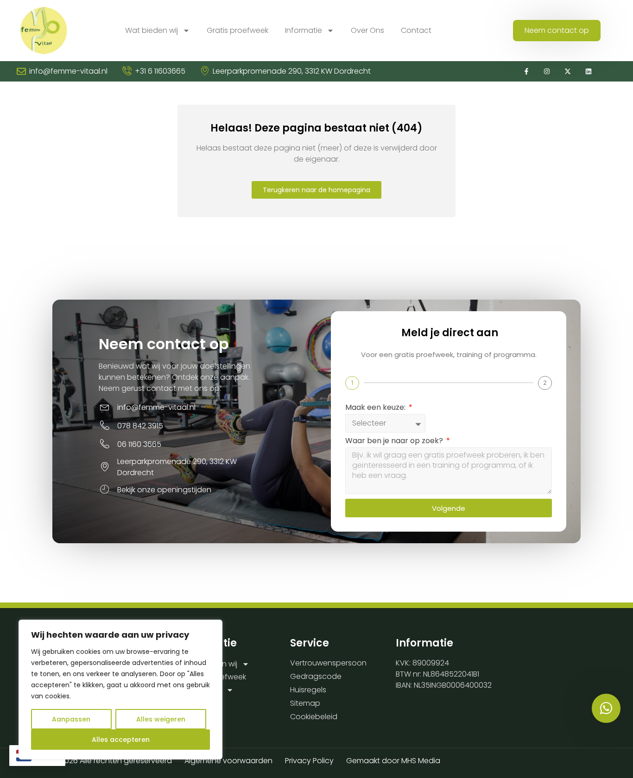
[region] (120, 689)
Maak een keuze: (376, 408)
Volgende (448, 508)
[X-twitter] (567, 71)
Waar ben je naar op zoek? (395, 441)
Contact (416, 30)
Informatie (303, 30)
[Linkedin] (588, 71)
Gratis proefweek (237, 30)
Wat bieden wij (151, 30)
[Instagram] (547, 71)
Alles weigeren (160, 719)
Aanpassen (71, 719)
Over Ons (367, 30)
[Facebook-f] (526, 71)
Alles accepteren (121, 739)
